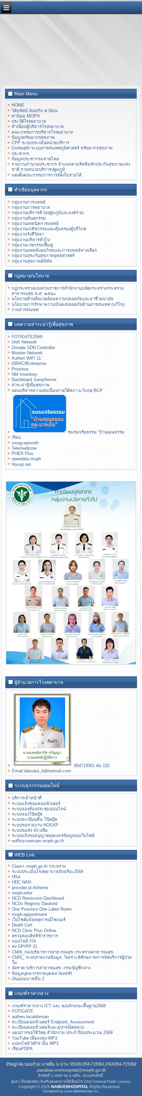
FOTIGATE (22, 1011)
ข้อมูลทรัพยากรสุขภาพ (33, 137)
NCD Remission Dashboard (38, 898)
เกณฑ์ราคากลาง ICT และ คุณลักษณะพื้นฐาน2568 (59, 1005)
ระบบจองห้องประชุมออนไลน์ (39, 808)
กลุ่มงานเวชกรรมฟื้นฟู (32, 244)
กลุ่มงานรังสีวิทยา (28, 234)
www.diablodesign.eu (81, 1091)
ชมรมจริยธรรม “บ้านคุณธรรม (96, 432)
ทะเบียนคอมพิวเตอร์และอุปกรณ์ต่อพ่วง (48, 1027)
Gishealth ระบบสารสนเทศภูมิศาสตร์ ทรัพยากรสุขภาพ (62, 147)
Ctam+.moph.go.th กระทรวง (39, 866)
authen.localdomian (30, 1016)
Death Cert (22, 924)
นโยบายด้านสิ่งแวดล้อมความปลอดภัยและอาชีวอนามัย (63, 298)
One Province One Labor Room (42, 909)
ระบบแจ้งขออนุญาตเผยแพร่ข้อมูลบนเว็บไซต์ (53, 835)
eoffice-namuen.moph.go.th (38, 840)
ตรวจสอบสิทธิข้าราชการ (35, 935)
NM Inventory (24, 374)
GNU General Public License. (107, 1081)
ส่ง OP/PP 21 (24, 946)
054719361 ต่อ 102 (91, 765)
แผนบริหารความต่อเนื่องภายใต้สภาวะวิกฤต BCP (57, 390)
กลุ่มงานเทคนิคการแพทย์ (35, 223)
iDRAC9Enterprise (29, 363)
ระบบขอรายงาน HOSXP (35, 824)
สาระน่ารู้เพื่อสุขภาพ (31, 384)
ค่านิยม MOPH (26, 115)
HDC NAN (21, 882)
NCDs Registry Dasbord (34, 903)
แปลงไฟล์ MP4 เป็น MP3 (35, 1043)
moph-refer (22, 892)
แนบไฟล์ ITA (24, 941)
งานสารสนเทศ (25, 309)
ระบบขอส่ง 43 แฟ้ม (30, 830)
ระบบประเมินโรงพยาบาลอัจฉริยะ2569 (47, 871)
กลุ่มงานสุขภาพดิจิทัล (32, 261)
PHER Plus (22, 453)
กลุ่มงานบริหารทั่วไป (31, 239)
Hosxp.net (21, 464)
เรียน (16, 437)
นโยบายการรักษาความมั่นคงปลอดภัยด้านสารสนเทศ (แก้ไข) (68, 304)
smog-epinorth (25, 442)
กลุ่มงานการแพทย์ (29, 202)
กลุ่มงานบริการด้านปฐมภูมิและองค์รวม (48, 212)
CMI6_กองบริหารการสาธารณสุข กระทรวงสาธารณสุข (62, 952)
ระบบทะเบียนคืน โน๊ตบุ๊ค (34, 819)
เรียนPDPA (22, 1048)
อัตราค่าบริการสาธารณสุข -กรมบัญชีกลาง (51, 967)
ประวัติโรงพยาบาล (29, 121)
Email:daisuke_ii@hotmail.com (41, 770)
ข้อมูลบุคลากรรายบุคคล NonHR (42, 973)
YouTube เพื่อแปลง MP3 (34, 1038)
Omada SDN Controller (33, 347)
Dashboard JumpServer (34, 379)
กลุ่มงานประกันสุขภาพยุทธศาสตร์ (43, 255)
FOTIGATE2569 (27, 336)
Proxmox (20, 369)
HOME (18, 105)
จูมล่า (15, 1081)
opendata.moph (26, 458)
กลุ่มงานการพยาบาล (31, 207)
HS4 (16, 876)
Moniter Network (27, 352)
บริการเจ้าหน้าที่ (27, 797)
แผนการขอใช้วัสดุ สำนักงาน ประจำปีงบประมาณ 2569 (62, 1032)
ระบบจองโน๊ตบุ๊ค (27, 814)
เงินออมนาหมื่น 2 (28, 978)
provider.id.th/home (30, 887)
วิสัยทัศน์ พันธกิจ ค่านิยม (35, 110)
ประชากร (20, 153)
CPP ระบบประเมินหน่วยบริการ (40, 142)
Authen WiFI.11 (26, 358)
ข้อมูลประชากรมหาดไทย (35, 158)
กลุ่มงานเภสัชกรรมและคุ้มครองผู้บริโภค (49, 228)
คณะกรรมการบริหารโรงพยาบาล (42, 132)
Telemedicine (24, 448)
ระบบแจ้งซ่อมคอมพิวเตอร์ (36, 803)
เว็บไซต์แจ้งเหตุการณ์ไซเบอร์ (39, 919)
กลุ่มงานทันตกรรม (29, 218)
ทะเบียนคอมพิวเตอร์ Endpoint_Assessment (53, 1021)
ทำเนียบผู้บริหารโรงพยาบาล (38, 126)
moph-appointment (29, 914)
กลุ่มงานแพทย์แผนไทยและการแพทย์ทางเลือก (54, 250)
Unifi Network (24, 341)
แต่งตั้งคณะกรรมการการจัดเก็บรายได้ (47, 175)
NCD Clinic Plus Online (34, 930)
